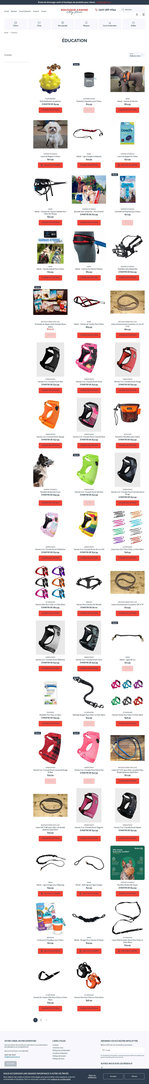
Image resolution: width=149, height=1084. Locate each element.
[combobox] (132, 9)
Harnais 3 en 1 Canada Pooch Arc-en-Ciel (89, 549)
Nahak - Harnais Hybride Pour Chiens (50, 269)
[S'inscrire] (142, 1050)
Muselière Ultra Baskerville (127, 269)
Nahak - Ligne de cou (127, 660)
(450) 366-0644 (107, 9)
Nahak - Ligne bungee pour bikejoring (50, 885)
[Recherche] (122, 9)
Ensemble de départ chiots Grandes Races (50, 324)
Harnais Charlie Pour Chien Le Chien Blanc (127, 715)
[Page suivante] (45, 1020)
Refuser (134, 1076)
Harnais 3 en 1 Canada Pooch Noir (50, 382)
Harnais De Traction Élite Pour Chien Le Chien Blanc (50, 998)
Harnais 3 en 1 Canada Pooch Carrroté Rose (89, 437)
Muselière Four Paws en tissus (50, 715)
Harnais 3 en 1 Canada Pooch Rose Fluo (89, 770)
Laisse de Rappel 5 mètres (50, 156)
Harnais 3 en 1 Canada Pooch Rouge (127, 382)
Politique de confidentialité (61, 1050)
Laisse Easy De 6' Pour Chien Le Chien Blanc (127, 549)
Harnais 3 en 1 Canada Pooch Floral (89, 382)
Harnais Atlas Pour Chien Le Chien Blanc (50, 604)
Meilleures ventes (135, 56)
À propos (55, 1045)
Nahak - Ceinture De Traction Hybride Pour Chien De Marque (50, 213)
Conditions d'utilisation (60, 1053)
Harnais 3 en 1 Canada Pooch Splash (127, 827)
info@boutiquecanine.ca (12, 1057)
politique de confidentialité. (61, 1079)
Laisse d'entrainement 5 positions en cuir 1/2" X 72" (127, 325)
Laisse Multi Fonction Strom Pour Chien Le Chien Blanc (127, 941)
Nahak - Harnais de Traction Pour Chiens (89, 324)
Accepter (113, 1076)
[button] (143, 14)
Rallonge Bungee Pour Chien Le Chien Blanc (89, 715)
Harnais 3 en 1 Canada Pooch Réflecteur (50, 660)
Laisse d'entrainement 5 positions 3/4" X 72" (127, 604)
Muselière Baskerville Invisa (50, 492)
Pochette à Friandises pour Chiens (89, 101)
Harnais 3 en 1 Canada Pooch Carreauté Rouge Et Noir (50, 771)
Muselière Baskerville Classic (127, 885)
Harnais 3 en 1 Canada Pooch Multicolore (50, 549)
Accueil (6, 32)
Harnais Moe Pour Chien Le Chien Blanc (89, 997)
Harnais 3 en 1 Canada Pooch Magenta (89, 827)
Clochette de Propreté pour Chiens (127, 212)
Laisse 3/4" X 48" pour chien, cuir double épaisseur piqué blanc (50, 828)
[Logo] (74, 11)
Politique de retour (58, 1059)
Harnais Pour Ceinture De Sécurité (89, 604)
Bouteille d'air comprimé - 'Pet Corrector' (89, 212)
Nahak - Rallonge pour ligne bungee (89, 885)
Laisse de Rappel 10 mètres (127, 156)
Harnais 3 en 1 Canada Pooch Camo (89, 660)
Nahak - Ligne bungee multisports (89, 156)
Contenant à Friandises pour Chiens (50, 940)
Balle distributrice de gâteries (50, 101)
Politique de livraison (59, 1056)
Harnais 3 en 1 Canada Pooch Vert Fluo (89, 492)
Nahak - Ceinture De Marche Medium (89, 269)
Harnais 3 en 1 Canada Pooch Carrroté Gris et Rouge (127, 493)
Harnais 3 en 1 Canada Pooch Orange (50, 437)
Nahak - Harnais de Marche (127, 101)
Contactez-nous (58, 1048)
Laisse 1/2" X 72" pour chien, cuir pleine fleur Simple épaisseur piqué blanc (127, 771)
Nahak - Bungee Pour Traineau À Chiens (89, 940)
